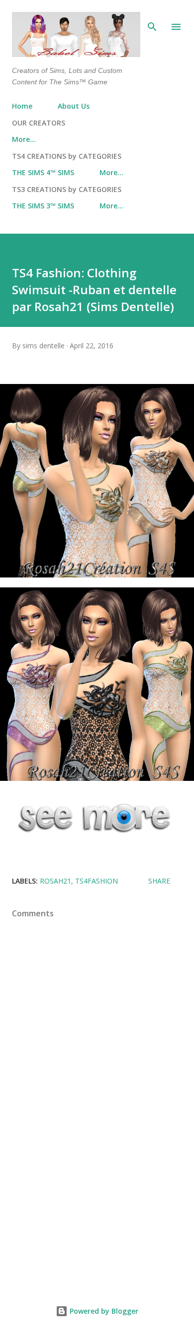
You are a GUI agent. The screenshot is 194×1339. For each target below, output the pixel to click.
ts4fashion (96, 881)
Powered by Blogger (103, 1311)
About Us (74, 106)
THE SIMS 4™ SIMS (43, 172)
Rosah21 (55, 881)
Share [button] (159, 881)
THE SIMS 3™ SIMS (43, 205)
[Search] (152, 18)
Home (22, 106)
